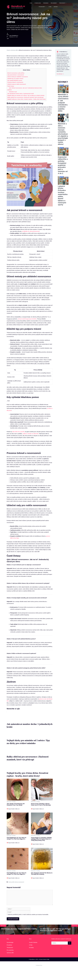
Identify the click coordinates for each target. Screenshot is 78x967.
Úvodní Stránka (33, 942)
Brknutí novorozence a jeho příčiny (15, 73)
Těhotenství (62, 3)
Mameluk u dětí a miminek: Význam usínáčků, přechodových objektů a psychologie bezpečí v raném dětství (63, 134)
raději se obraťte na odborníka (31, 433)
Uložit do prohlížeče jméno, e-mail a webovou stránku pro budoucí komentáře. (28, 914)
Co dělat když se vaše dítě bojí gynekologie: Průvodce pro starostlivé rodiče (55, 929)
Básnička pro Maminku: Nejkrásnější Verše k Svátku (19, 929)
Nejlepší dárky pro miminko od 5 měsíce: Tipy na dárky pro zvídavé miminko (25, 95)
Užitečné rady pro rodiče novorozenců (16, 84)
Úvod (31, 3)
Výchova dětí (42, 6)
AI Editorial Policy (39, 965)
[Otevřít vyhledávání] (48, 10)
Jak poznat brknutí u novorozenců (15, 75)
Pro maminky (54, 3)
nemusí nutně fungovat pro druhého (27, 319)
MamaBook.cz (18, 6)
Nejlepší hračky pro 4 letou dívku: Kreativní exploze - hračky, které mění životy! (26, 99)
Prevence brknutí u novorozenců (15, 82)
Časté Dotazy (10, 86)
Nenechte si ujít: (13, 91)
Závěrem (9, 89)
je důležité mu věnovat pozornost (30, 231)
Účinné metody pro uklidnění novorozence (17, 76)
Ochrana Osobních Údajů (44, 959)
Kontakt (56, 6)
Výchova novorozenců (19, 882)
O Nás (50, 6)
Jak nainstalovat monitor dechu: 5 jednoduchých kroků (20, 93)
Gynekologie (38, 3)
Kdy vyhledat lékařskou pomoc (14, 80)
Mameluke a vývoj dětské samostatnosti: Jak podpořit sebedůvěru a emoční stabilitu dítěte (63, 103)
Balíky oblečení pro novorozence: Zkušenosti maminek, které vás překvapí (25, 97)
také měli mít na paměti (18, 431)
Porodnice (45, 3)
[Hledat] (69, 943)
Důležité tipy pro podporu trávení (15, 78)
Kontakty (31, 947)
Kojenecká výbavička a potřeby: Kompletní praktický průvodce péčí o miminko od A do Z (63, 165)
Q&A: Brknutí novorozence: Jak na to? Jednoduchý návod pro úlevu (25, 88)
